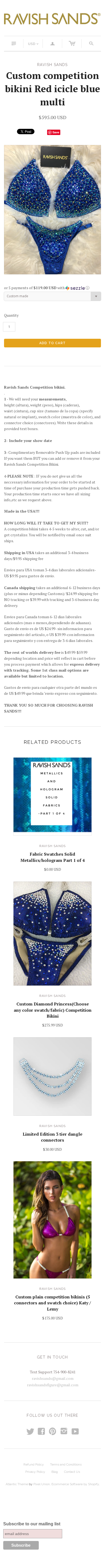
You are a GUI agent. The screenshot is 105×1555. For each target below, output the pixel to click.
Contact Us (72, 1472)
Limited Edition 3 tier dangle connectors (52, 1137)
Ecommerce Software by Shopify (75, 1484)
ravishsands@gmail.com (53, 1378)
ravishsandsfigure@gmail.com (52, 1384)
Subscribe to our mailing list (31, 1524)
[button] (52, 288)
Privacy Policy (35, 1472)
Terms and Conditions (66, 1464)
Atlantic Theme (17, 1484)
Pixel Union (41, 1484)
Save (55, 132)
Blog (54, 1472)
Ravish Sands (52, 846)
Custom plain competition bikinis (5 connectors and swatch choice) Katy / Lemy (52, 1303)
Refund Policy (33, 1464)
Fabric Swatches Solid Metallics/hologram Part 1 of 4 (52, 857)
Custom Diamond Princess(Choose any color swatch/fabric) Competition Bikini (53, 1010)
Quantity (11, 315)
